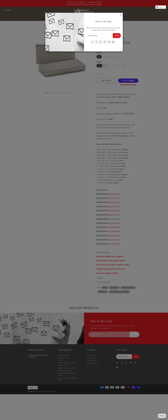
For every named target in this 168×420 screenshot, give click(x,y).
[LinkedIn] (100, 42)
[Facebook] (96, 42)
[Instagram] (109, 42)
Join (117, 35)
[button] (160, 7)
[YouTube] (113, 42)
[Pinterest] (105, 42)
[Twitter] (92, 42)
